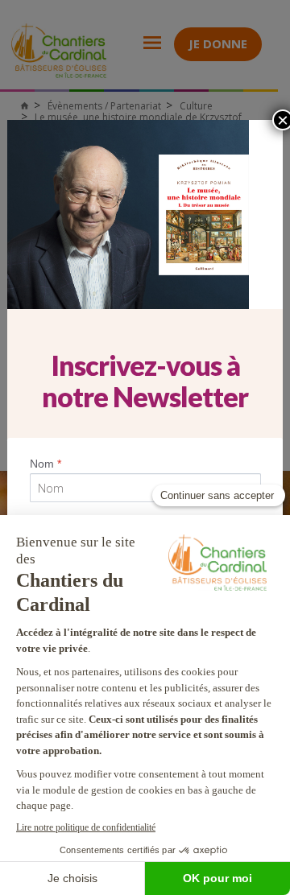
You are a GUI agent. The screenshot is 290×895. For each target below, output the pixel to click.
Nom (45, 463)
